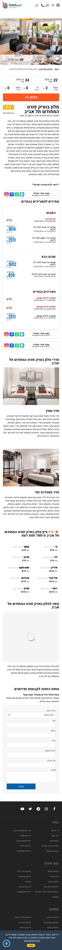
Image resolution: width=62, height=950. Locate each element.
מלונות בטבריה (25, 922)
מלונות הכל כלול (24, 871)
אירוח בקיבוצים (24, 876)
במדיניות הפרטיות (32, 940)
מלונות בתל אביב (45, 69)
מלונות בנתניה (25, 927)
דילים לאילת (25, 845)
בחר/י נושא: (50, 710)
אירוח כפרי (53, 876)
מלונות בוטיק (53, 871)
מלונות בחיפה (52, 927)
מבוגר (55, 88)
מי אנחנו (54, 830)
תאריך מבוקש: (50, 750)
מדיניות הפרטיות (24, 851)
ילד (37, 88)
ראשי (56, 69)
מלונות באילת (52, 917)
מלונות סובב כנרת (51, 922)
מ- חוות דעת (8, 113)
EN (53, 5)
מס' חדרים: (51, 760)
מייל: (53, 740)
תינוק (18, 88)
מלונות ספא (53, 881)
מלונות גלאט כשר (50, 886)
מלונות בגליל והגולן (23, 917)
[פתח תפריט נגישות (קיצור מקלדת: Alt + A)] (6, 943)
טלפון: (52, 730)
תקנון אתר (54, 840)
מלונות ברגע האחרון (50, 845)
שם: (53, 720)
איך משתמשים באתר (22, 830)
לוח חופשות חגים (24, 840)
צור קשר (54, 835)
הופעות (55, 897)
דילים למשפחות (24, 891)
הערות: (53, 769)
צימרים (28, 881)
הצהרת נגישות (52, 851)
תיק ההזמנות (25, 835)
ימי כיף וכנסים (25, 886)
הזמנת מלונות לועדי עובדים (46, 891)
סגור (31, 945)
